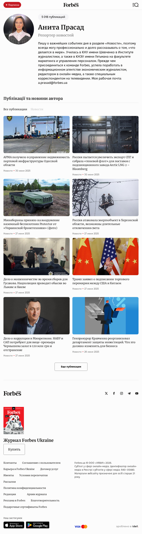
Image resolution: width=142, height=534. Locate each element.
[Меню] (135, 5)
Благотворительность (45, 500)
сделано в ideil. (127, 526)
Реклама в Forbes (14, 500)
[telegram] (129, 393)
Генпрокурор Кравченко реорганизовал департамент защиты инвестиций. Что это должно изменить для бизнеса (103, 342)
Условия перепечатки (33, 475)
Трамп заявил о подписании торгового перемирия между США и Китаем (100, 281)
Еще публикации (71, 366)
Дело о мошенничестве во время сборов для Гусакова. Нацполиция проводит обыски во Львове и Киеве (35, 283)
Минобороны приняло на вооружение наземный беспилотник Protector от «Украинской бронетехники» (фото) (31, 224)
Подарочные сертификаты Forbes (25, 506)
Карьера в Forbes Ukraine (19, 469)
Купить (14, 449)
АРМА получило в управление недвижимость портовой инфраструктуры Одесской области (36, 161)
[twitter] (106, 393)
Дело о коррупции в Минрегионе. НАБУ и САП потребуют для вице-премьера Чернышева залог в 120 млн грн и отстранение (33, 344)
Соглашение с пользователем (41, 462)
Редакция (9, 494)
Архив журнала (37, 494)
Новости (37, 109)
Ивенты (8, 475)
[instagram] (121, 393)
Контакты (10, 462)
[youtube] (137, 393)
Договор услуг (49, 469)
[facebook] (114, 393)
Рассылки (9, 481)
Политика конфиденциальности (24, 488)
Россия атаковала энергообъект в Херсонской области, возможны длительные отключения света (105, 224)
